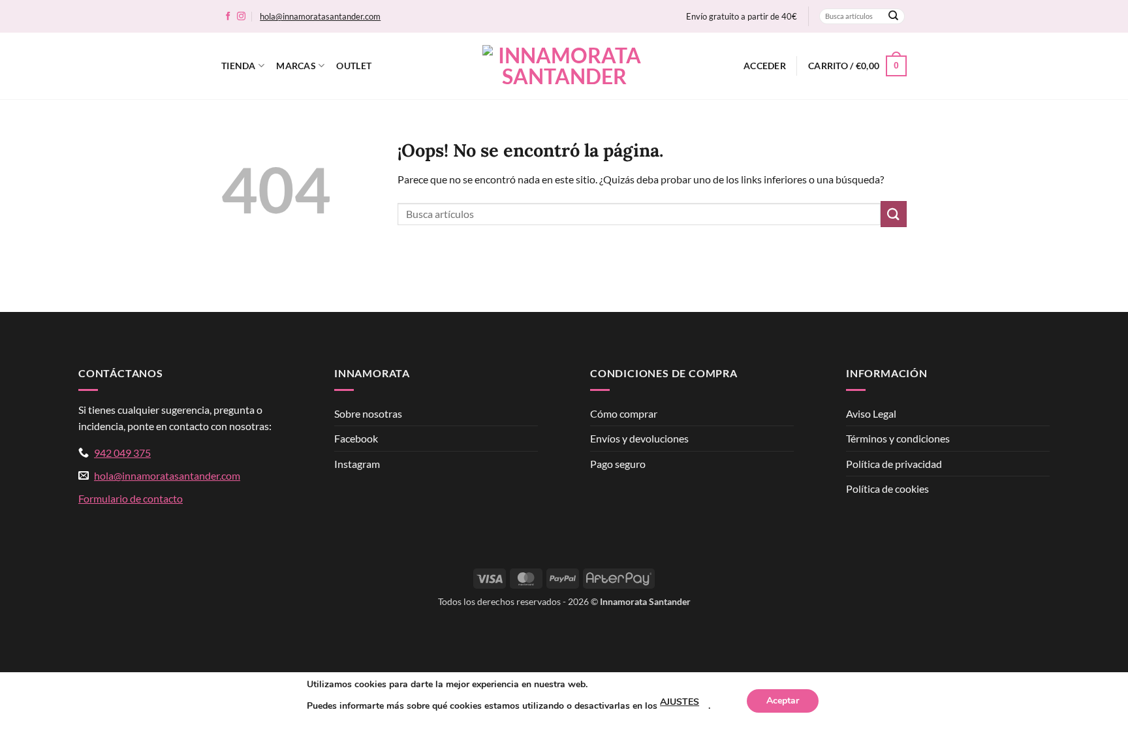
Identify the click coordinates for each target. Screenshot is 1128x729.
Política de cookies (887, 488)
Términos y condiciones (898, 438)
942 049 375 (122, 452)
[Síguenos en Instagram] (241, 17)
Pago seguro (618, 464)
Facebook (356, 438)
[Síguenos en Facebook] (228, 17)
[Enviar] (893, 16)
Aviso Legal (871, 413)
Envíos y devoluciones (639, 438)
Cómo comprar (623, 413)
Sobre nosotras (368, 413)
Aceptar (782, 700)
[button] (765, 66)
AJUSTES (679, 702)
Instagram (357, 464)
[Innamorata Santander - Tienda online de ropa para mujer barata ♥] (564, 66)
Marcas (296, 65)
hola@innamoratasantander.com (320, 16)
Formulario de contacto (130, 498)
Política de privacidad (894, 464)
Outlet (353, 65)
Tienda (238, 65)
